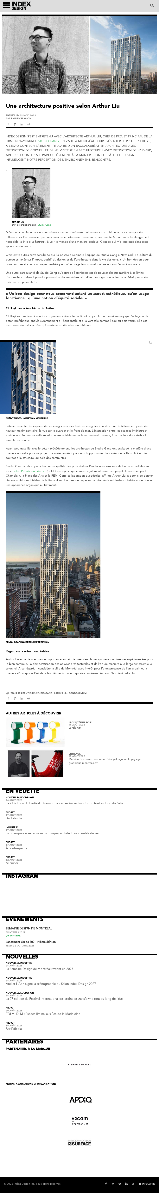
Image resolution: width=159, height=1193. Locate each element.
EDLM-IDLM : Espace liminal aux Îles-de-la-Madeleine (43, 1013)
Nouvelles (12, 797)
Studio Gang (48, 141)
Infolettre (148, 1184)
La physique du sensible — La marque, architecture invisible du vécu (53, 833)
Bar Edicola (14, 818)
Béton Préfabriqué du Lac (29, 471)
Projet (10, 812)
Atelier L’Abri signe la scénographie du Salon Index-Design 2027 (51, 983)
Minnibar (12, 863)
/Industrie (25, 963)
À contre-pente (16, 848)
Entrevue (12, 115)
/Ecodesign (26, 797)
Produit (74, 722)
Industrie (12, 827)
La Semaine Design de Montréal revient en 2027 (39, 968)
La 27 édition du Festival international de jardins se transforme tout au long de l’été (64, 803)
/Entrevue (85, 722)
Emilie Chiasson (21, 118)
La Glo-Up (75, 727)
